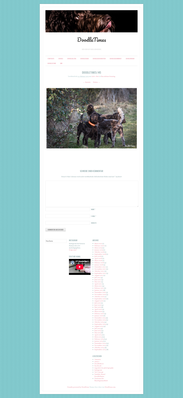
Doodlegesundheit (116, 58)
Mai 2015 (97, 333)
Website (93, 223)
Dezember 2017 (100, 267)
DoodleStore (52, 63)
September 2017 (100, 273)
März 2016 (98, 311)
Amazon (97, 359)
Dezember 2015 (100, 318)
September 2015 (100, 324)
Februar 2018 (99, 263)
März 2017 (98, 286)
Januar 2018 (98, 265)
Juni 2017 (97, 280)
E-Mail (93, 216)
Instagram (98, 370)
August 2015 (98, 326)
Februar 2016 (99, 314)
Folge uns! (73, 250)
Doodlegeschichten (99, 58)
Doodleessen (84, 58)
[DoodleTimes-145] (91, 118)
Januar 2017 (98, 290)
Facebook (97, 366)
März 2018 (98, 261)
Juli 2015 (97, 328)
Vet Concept (98, 372)
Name (93, 209)
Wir (61, 63)
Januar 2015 (98, 341)
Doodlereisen (130, 58)
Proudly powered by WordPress (78, 387)
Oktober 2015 (99, 322)
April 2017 (98, 284)
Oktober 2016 (99, 297)
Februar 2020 (99, 246)
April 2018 (98, 258)
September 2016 (100, 299)
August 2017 (98, 275)
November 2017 (100, 269)
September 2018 (100, 254)
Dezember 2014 (100, 343)
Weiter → (96, 82)
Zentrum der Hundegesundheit (101, 380)
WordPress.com (110, 387)
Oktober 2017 (99, 271)
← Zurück (86, 82)
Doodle (60, 58)
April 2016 (98, 309)
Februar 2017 (99, 288)
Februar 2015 (99, 339)
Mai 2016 (97, 307)
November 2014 (100, 345)
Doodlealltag (71, 58)
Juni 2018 (97, 256)
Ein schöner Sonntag (108, 77)
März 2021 (98, 244)
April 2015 (98, 335)
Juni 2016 (97, 305)
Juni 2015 (97, 331)
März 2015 (98, 337)
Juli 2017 (97, 278)
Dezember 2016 (100, 292)
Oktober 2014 (99, 348)
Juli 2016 (97, 303)
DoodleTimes (91, 39)
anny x (96, 362)
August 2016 (98, 301)
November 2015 (100, 320)
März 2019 (98, 248)
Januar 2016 (98, 316)
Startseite (51, 58)
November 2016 (100, 295)
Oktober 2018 (99, 252)
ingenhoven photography (103, 368)
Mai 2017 (97, 282)
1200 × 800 (95, 77)
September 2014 (100, 350)
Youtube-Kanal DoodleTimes (99, 375)
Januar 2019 (98, 250)
